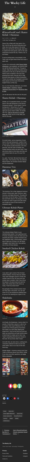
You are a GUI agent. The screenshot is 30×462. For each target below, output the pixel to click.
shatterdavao (6, 420)
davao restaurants (7, 416)
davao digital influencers (9, 413)
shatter (16, 418)
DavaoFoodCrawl (18, 416)
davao (4, 411)
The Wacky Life (11, 40)
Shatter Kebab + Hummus (9, 87)
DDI (4, 40)
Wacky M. (14, 38)
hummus (5, 418)
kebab (11, 418)
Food (7, 40)
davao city (11, 411)
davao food (19, 413)
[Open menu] (15, 7)
